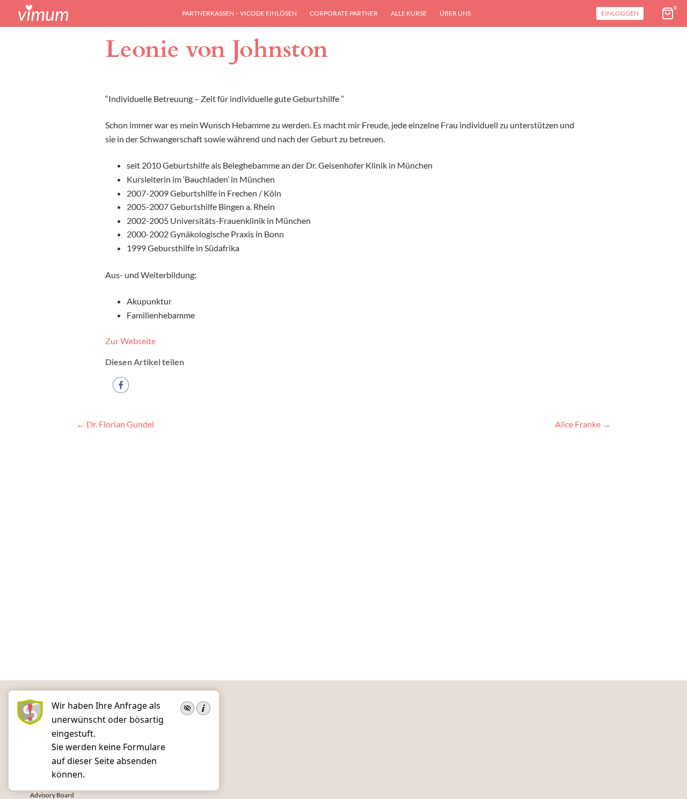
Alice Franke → (583, 424)
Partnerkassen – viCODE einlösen (239, 13)
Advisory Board (52, 795)
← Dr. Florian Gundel (115, 424)
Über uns (455, 13)
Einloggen (620, 13)
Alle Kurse (409, 13)
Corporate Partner (344, 13)
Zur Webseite (130, 341)
